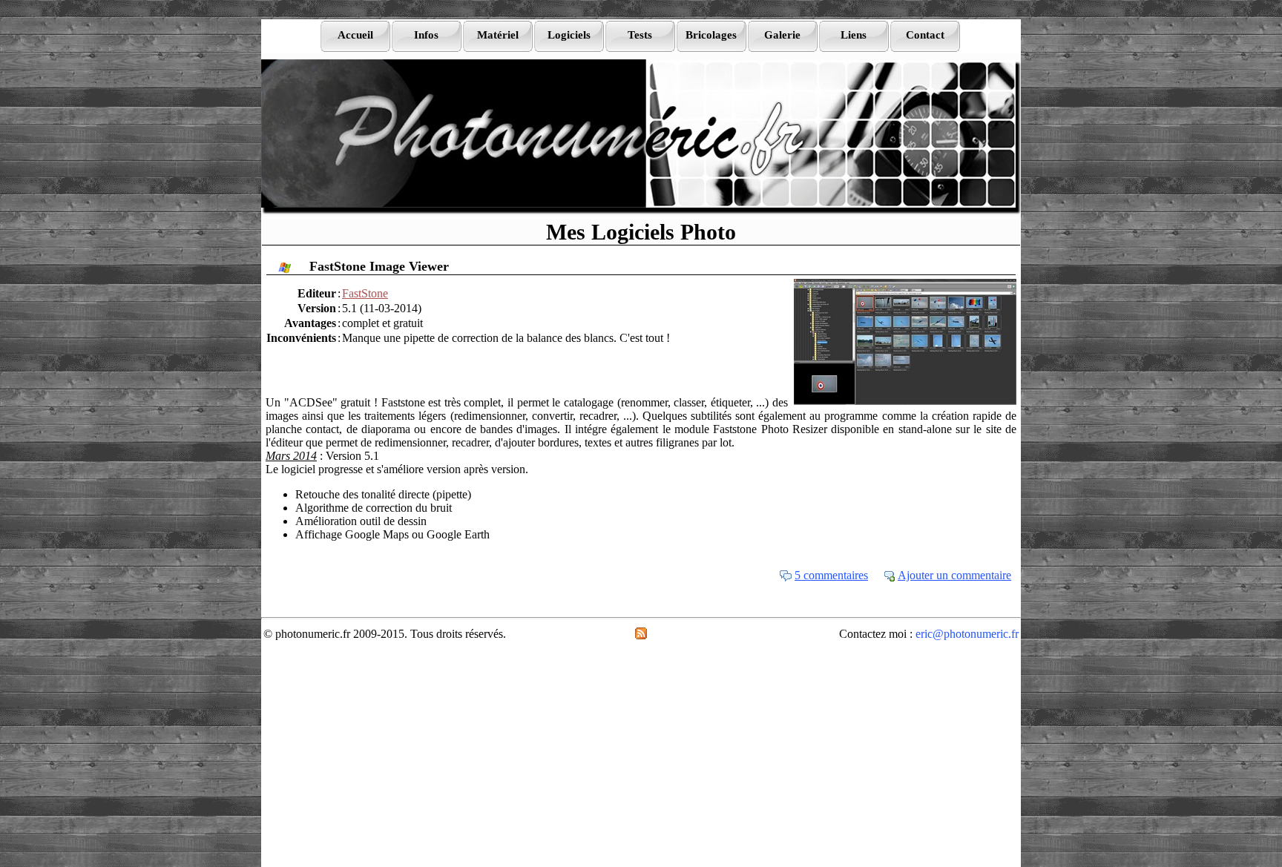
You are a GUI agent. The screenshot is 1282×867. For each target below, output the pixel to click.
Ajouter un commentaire (954, 575)
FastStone (365, 293)
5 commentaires (831, 575)
